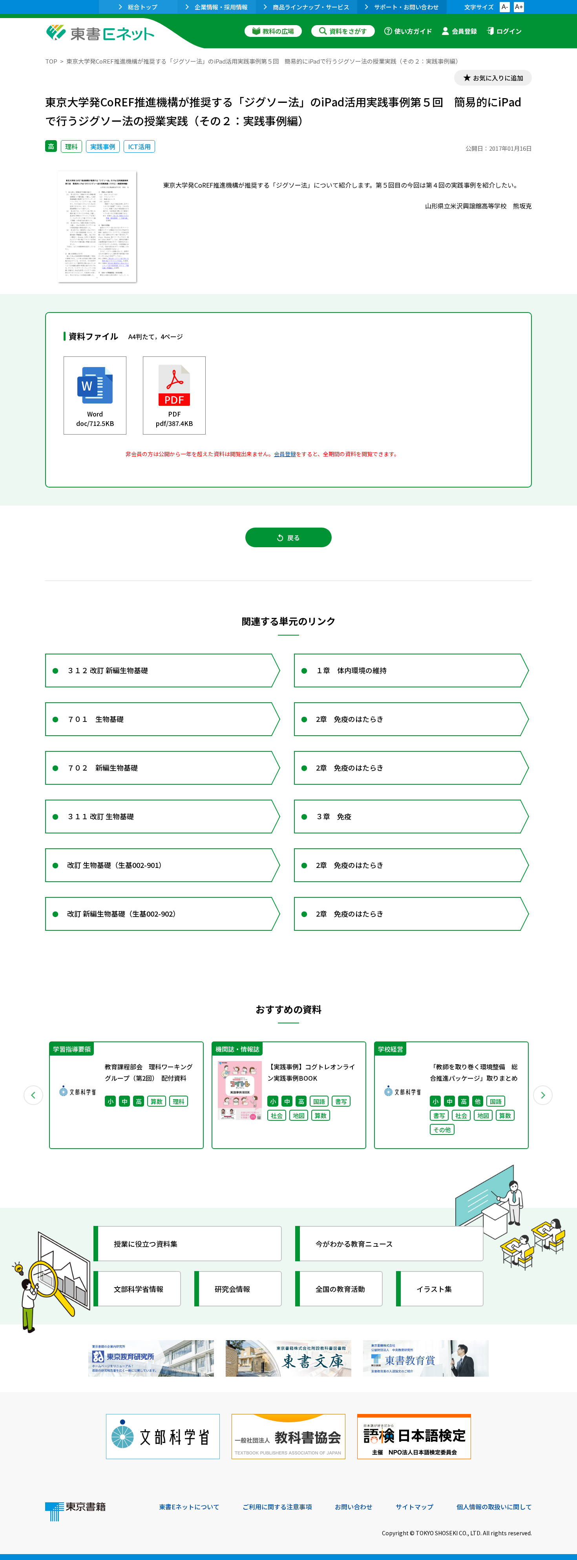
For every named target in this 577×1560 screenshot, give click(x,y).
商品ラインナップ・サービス (311, 7)
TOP (51, 61)
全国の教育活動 (340, 1289)
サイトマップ (414, 1506)
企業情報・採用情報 (221, 7)
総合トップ (142, 7)
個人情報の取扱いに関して (494, 1506)
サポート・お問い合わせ (406, 7)
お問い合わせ (353, 1506)
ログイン (509, 31)
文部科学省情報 (138, 1289)
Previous (34, 1095)
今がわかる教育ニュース (354, 1244)
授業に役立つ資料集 (145, 1244)
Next (543, 1095)
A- (505, 7)
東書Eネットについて (189, 1506)
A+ (519, 7)
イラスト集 (434, 1289)
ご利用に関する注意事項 (277, 1506)
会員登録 (464, 31)
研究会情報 (232, 1289)
